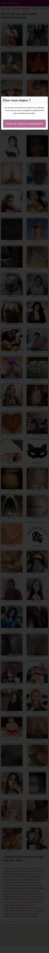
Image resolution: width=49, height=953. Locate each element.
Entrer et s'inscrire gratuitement (24, 123)
